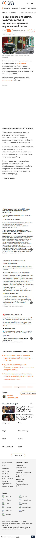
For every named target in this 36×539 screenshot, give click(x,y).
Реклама (5, 474)
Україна (7, 8)
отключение (21, 63)
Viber (7, 503)
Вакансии (5, 468)
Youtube (8, 496)
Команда (5, 481)
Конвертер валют (8, 486)
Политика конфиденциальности (23, 471)
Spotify (24, 503)
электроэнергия (19, 387)
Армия (23, 8)
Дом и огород (23, 431)
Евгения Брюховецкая (12, 396)
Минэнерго (7, 80)
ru (27, 3)
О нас (4, 466)
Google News (26, 500)
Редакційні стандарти (20, 480)
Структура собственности (7, 477)
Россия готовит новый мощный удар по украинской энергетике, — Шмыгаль (18, 358)
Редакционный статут (21, 476)
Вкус (4, 431)
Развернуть (18, 455)
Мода (20, 447)
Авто (20, 423)
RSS (23, 511)
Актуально (6, 423)
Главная (4, 12)
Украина (13, 12)
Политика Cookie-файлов (22, 485)
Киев (4, 439)
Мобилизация (7, 447)
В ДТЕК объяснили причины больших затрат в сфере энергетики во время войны (19, 367)
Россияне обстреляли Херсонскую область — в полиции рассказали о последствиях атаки (18, 376)
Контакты (5, 471)
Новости (15, 8)
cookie (17, 537)
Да (33, 537)
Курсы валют (6, 484)
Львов (20, 439)
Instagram (9, 507)
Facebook (9, 511)
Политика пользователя (21, 467)
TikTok (24, 496)
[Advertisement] (18, 105)
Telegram (9, 500)
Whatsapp (9, 514)
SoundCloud (26, 507)
